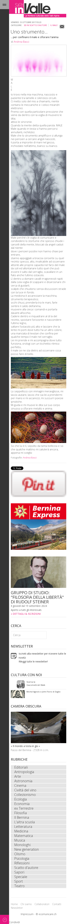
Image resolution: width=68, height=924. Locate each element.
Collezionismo (25, 795)
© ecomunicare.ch (46, 914)
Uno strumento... (29, 31)
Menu (4, 4)
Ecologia (20, 799)
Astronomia (23, 781)
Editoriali (21, 767)
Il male (54, 25)
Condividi (14, 922)
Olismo (19, 854)
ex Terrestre (23, 808)
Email (62, 26)
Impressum (27, 914)
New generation (26, 849)
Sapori (19, 872)
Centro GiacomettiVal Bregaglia (33, 684)
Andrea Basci (21, 41)
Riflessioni (21, 863)
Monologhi (22, 845)
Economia (22, 804)
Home (14, 904)
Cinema (20, 785)
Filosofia (20, 813)
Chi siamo (26, 904)
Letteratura (23, 827)
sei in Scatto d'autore (35, 25)
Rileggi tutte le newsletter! (33, 661)
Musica (19, 840)
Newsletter (17, 907)
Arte (17, 776)
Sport (18, 881)
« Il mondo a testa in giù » (25, 746)
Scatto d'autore (26, 868)
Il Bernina (21, 817)
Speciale (20, 877)
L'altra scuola (24, 822)
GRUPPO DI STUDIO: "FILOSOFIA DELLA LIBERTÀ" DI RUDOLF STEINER (37, 597)
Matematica (23, 836)
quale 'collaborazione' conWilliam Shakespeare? (38, 694)
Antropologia (24, 772)
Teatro (19, 886)
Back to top (4, 919)
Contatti (56, 904)
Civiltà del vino (25, 790)
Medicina (21, 831)
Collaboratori (42, 904)
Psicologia (21, 858)
